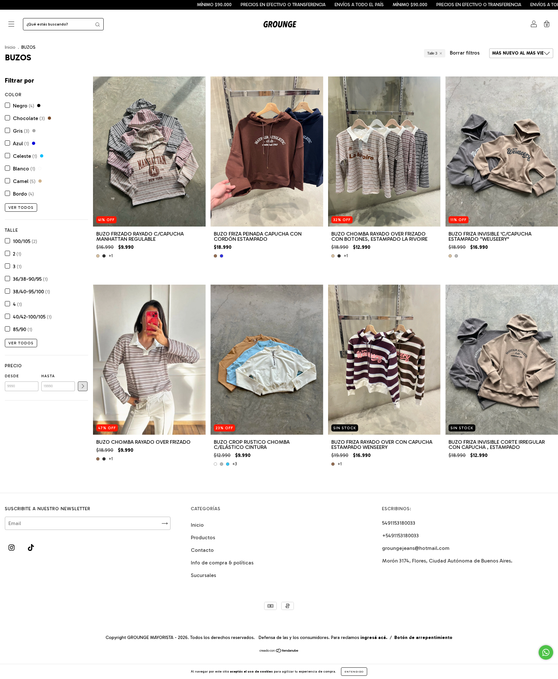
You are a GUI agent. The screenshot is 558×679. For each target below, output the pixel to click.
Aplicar (83, 386)
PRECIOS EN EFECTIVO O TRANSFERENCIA (210, 4)
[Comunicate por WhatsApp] (546, 652)
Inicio (10, 47)
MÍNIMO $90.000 (141, 4)
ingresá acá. (373, 637)
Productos (203, 537)
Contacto (202, 550)
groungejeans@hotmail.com (416, 548)
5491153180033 (398, 523)
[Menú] (11, 25)
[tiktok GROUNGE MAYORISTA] (30, 548)
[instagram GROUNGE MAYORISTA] (12, 548)
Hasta (48, 376)
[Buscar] (97, 24)
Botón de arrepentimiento (423, 637)
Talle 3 (432, 53)
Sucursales (203, 575)
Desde (12, 376)
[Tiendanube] (279, 651)
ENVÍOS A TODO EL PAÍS (286, 4)
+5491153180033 (400, 535)
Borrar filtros (465, 53)
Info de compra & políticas (222, 563)
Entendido (354, 671)
